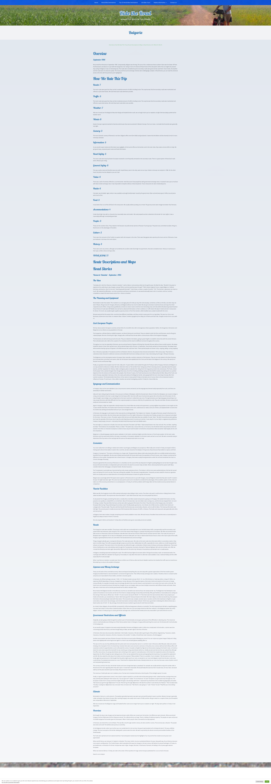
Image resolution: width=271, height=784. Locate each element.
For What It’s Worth (157, 45)
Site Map (138, 764)
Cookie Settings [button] (259, 781)
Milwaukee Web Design (146, 764)
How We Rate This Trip (121, 45)
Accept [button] (267, 781)
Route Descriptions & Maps (135, 45)
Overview (111, 45)
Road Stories (147, 45)
